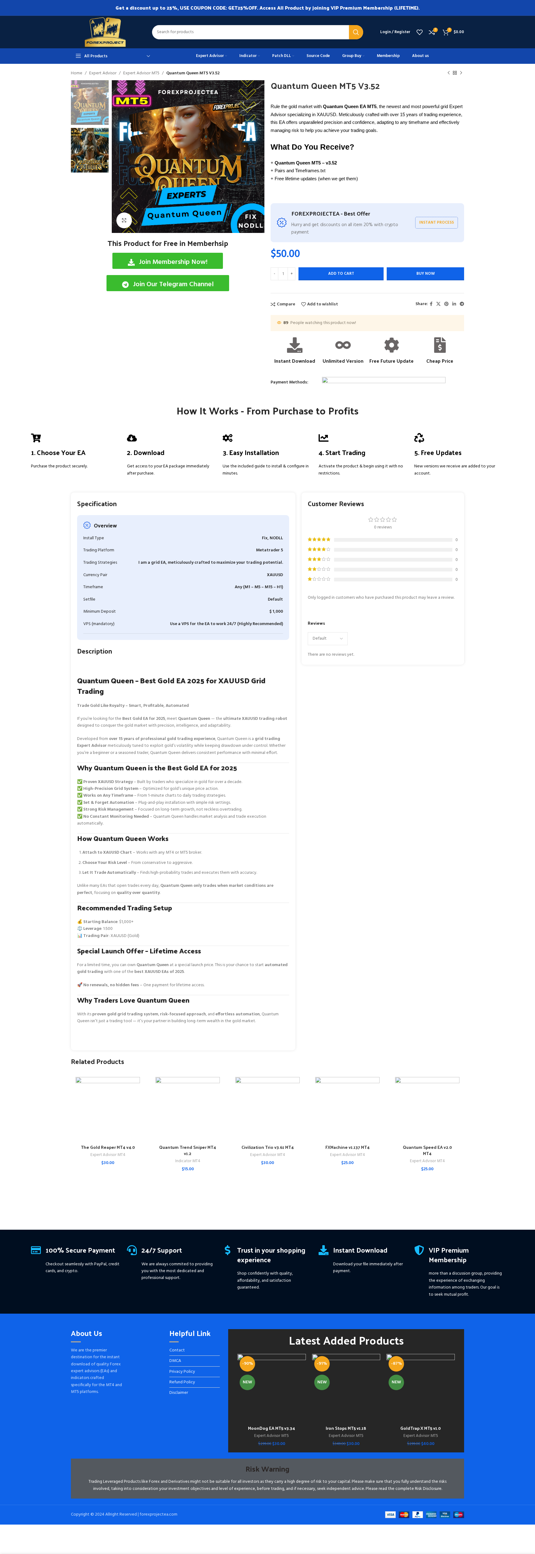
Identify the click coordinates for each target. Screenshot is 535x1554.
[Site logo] (105, 32)
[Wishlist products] (419, 32)
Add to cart (341, 273)
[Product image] (108, 1109)
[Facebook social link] (431, 304)
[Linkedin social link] (454, 304)
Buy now (425, 273)
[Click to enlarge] (124, 220)
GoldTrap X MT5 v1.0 (420, 1428)
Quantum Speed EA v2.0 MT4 (427, 1150)
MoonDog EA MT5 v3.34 (271, 1428)
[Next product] (461, 73)
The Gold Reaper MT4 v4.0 (108, 1147)
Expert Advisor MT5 (141, 73)
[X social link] (438, 304)
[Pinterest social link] (446, 304)
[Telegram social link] (462, 304)
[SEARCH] (356, 32)
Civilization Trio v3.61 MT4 (267, 1147)
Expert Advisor (102, 73)
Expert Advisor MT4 (107, 1155)
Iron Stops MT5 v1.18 (346, 1428)
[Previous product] (449, 73)
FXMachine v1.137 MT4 (347, 1147)
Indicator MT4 (187, 1161)
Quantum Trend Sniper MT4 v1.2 (187, 1150)
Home (76, 73)
